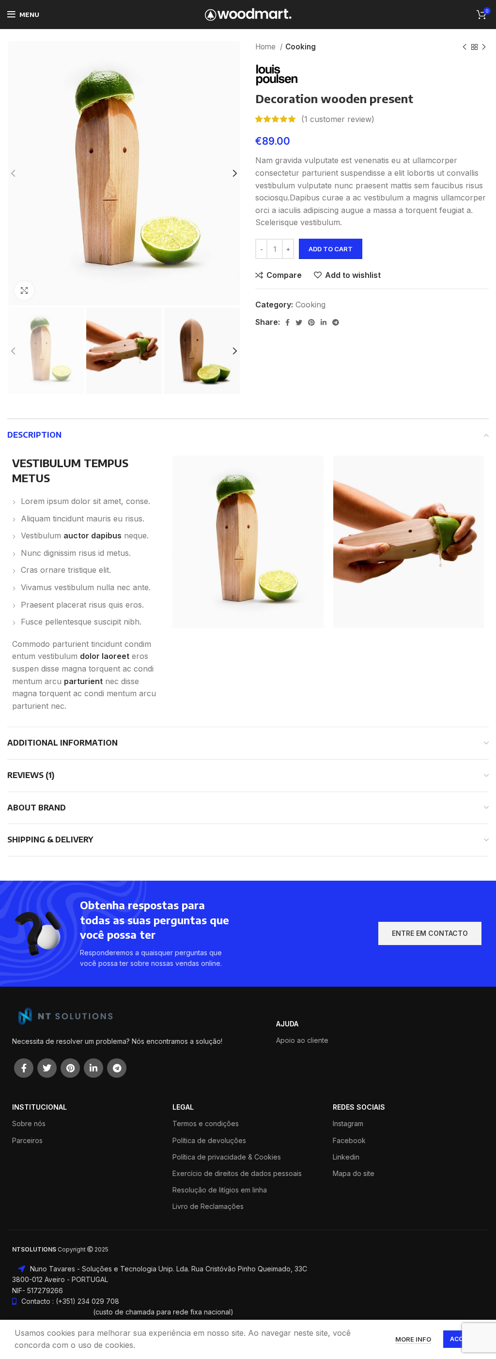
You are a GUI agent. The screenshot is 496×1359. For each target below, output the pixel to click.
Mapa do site (353, 1173)
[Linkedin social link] (323, 322)
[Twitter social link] (299, 322)
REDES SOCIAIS (359, 1107)
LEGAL (183, 1107)
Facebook (349, 1140)
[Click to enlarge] (24, 290)
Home (266, 46)
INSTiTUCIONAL (39, 1107)
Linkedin (346, 1157)
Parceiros (27, 1140)
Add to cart (331, 249)
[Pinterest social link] (311, 322)
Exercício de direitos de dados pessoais (237, 1173)
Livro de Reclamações (208, 1206)
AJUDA (287, 1024)
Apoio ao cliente (302, 1040)
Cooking (300, 46)
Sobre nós (29, 1123)
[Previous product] (464, 47)
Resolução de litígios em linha (219, 1190)
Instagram (348, 1123)
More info (413, 1339)
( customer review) (337, 119)
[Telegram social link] (335, 322)
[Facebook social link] (287, 322)
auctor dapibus (92, 535)
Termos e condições (205, 1123)
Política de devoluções (209, 1140)
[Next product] (484, 47)
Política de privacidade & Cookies (226, 1157)
